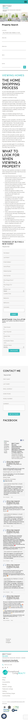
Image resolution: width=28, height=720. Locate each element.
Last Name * (7, 257)
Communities (6, 695)
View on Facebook (6, 497)
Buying (4, 684)
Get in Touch (14, 414)
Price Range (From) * (9, 280)
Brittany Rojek (6, 477)
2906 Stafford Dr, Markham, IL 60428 (13, 514)
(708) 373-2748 (8, 664)
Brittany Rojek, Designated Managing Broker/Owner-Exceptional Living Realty (13, 463)
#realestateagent (15, 606)
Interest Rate (7, 336)
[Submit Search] (24, 67)
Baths (3, 63)
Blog (3, 679)
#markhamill (6, 572)
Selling (4, 691)
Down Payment (7, 331)
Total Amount (7, 327)
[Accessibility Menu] (3, 716)
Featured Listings (7, 689)
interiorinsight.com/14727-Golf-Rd (12, 472)
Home (4, 677)
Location (4, 30)
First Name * (7, 253)
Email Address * (7, 262)
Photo (7, 618)
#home (21, 509)
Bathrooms (6, 302)
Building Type (7, 289)
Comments (6, 307)
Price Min (4, 37)
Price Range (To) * (8, 284)
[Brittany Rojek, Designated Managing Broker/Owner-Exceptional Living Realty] (6, 447)
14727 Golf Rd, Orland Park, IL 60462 (13, 484)
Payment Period (8, 345)
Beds (3, 55)
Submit (14, 314)
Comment (6, 403)
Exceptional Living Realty (9, 479)
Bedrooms (6, 298)
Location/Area (7, 293)
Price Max (4, 46)
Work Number (7, 275)
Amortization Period (9, 340)
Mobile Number (7, 271)
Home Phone (7, 266)
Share (12, 497)
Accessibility (6, 682)
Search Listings (7, 686)
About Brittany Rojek (8, 693)
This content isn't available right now (13, 551)
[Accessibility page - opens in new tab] (14, 711)
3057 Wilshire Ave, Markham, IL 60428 (13, 578)
